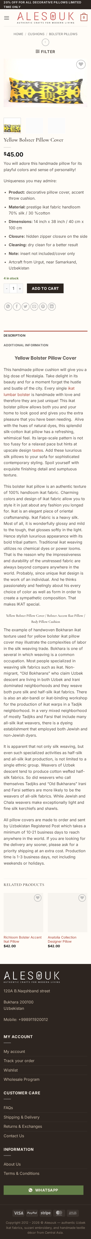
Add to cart (45, 288)
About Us (12, 1164)
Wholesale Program (22, 1079)
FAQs (8, 1107)
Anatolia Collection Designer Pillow (62, 939)
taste (36, 450)
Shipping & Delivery (22, 1117)
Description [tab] (14, 335)
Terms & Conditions (21, 1173)
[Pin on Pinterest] (43, 307)
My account (14, 1051)
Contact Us (14, 1135)
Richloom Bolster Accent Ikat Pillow (22, 939)
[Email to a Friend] (34, 307)
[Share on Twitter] (26, 307)
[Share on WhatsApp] (8, 307)
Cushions (36, 34)
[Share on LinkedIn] (52, 307)
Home (18, 34)
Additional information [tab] (26, 345)
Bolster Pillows (63, 34)
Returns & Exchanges (23, 1126)
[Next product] (45, 42)
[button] (6, 18)
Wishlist (11, 1070)
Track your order (19, 1060)
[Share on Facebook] (17, 307)
